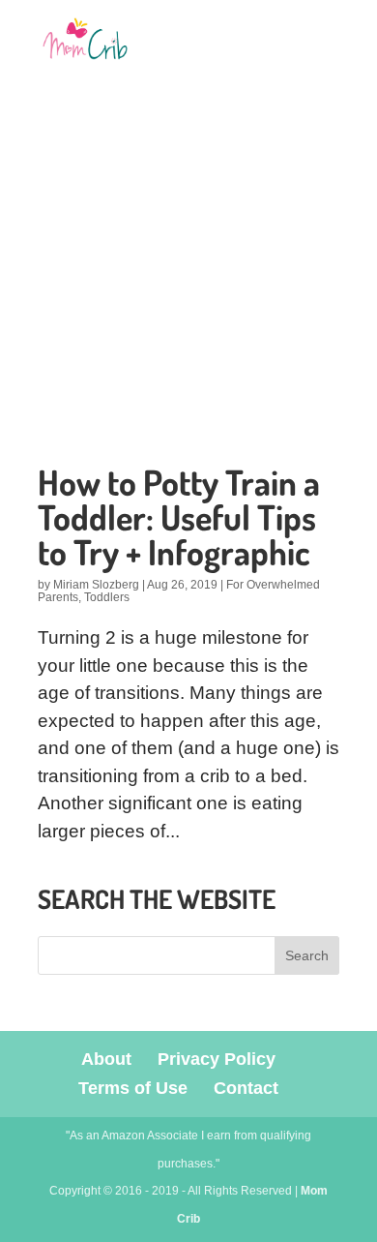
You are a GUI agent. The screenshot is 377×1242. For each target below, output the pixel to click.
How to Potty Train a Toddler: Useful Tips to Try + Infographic (179, 517)
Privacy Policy (217, 1059)
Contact (246, 1088)
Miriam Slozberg (96, 584)
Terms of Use (133, 1088)
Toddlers (107, 597)
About (106, 1059)
